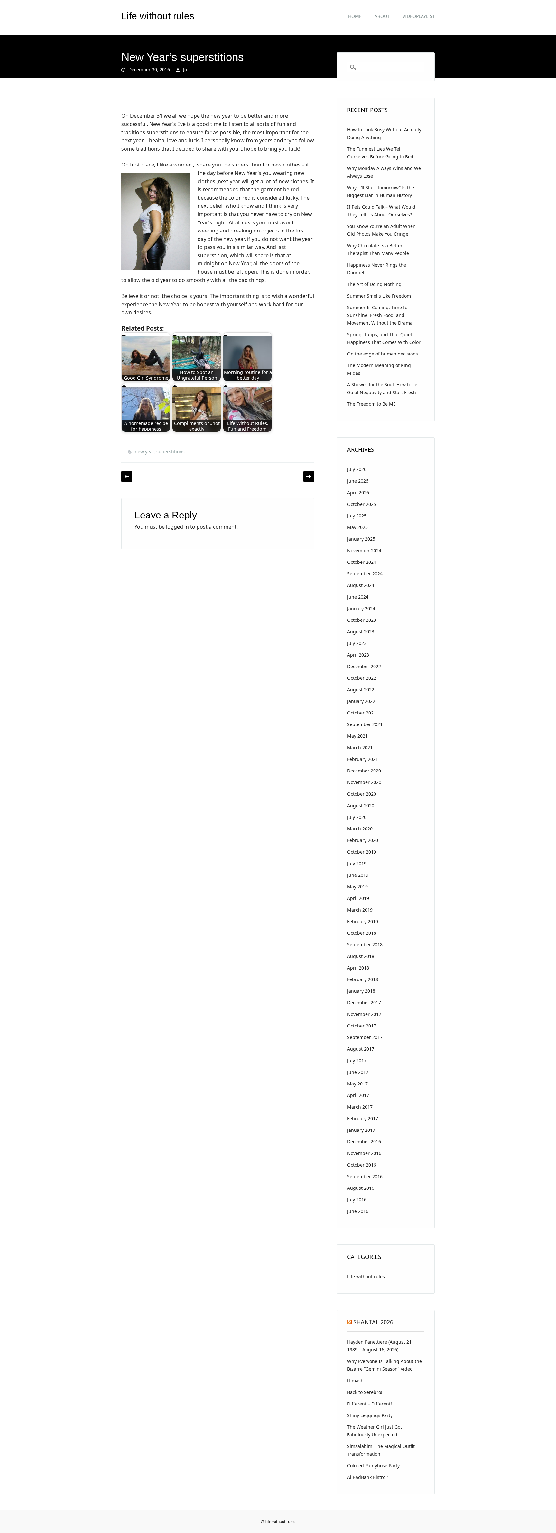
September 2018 (365, 945)
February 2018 (362, 979)
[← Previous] (126, 476)
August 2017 (360, 1049)
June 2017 (357, 1072)
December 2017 (364, 1002)
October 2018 (361, 933)
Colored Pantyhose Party (373, 1465)
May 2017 (357, 1084)
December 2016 (364, 1142)
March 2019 (360, 910)
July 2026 (356, 469)
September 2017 (365, 1037)
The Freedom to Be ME (371, 404)
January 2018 (361, 991)
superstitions (170, 452)
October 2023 (361, 620)
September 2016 (365, 1176)
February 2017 (362, 1118)
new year (144, 452)
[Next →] (308, 476)
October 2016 (361, 1165)
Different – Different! (369, 1404)
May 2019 (357, 887)
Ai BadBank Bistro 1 (368, 1477)
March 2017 (360, 1107)
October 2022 (361, 678)
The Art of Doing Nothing (374, 284)
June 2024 (357, 597)
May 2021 (357, 736)
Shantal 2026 (373, 1322)
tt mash (355, 1380)
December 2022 (364, 666)
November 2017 (364, 1014)
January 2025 (361, 539)
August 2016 (360, 1188)
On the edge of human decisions (382, 354)
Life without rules (157, 16)
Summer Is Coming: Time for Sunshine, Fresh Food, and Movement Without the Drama (379, 315)
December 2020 (364, 771)
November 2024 (364, 550)
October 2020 (361, 794)
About (382, 16)
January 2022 (361, 701)
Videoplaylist (419, 16)
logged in (177, 526)
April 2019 (358, 898)
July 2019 (356, 863)
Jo (185, 69)
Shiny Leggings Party (370, 1415)
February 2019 (362, 921)
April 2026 (358, 492)
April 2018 (358, 968)
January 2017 (361, 1130)
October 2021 (361, 713)
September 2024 (365, 574)
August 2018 (360, 956)
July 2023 (356, 643)
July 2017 (356, 1060)
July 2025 (356, 516)
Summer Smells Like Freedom (379, 296)
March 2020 (360, 829)
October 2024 (361, 562)
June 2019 (357, 875)
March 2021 (360, 747)
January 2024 (361, 608)
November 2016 (364, 1153)
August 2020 (360, 805)
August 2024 (360, 585)
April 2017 (358, 1095)
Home (355, 16)
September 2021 (365, 724)
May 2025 (357, 527)
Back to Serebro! (364, 1392)
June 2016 (357, 1211)
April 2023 (358, 655)
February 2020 (362, 840)
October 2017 (361, 1026)
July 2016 (356, 1200)
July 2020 (356, 817)
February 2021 (362, 759)
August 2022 (360, 689)
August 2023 (360, 632)
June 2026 (357, 481)
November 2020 (364, 782)
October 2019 (361, 852)
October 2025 (361, 504)
